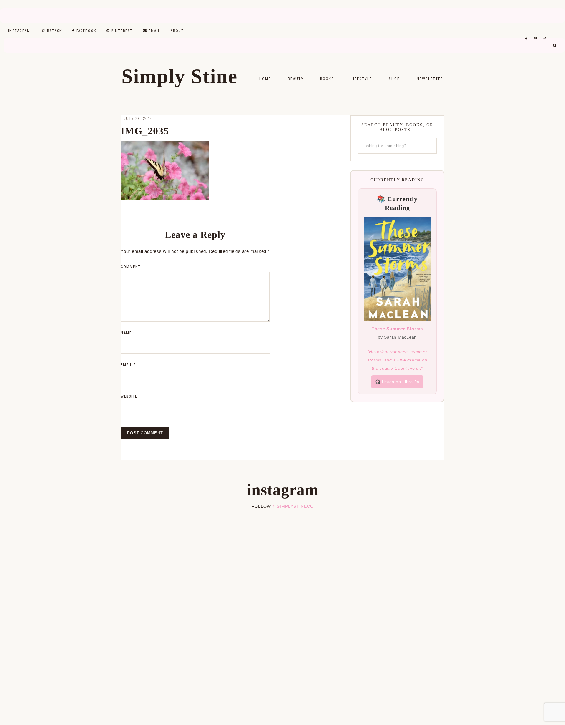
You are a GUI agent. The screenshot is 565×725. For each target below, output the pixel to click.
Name (128, 333)
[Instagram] (545, 31)
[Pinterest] (537, 31)
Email (128, 364)
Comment (131, 266)
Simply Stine (179, 76)
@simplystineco (293, 506)
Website (129, 396)
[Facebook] (528, 31)
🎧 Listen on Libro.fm (397, 381)
